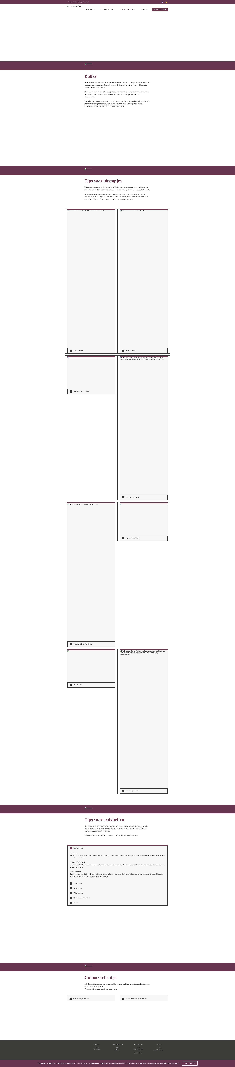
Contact (159, 1047)
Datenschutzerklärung (106, 1063)
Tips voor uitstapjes (138, 1049)
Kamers (117, 1047)
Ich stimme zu (190, 1063)
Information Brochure (159, 1051)
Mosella (97, 1047)
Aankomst (159, 1049)
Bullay (138, 1047)
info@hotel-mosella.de (84, 2)
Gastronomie (97, 1049)
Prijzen (117, 1049)
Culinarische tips (138, 1052)
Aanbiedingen (117, 1051)
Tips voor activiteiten (138, 1051)
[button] (91, 350)
